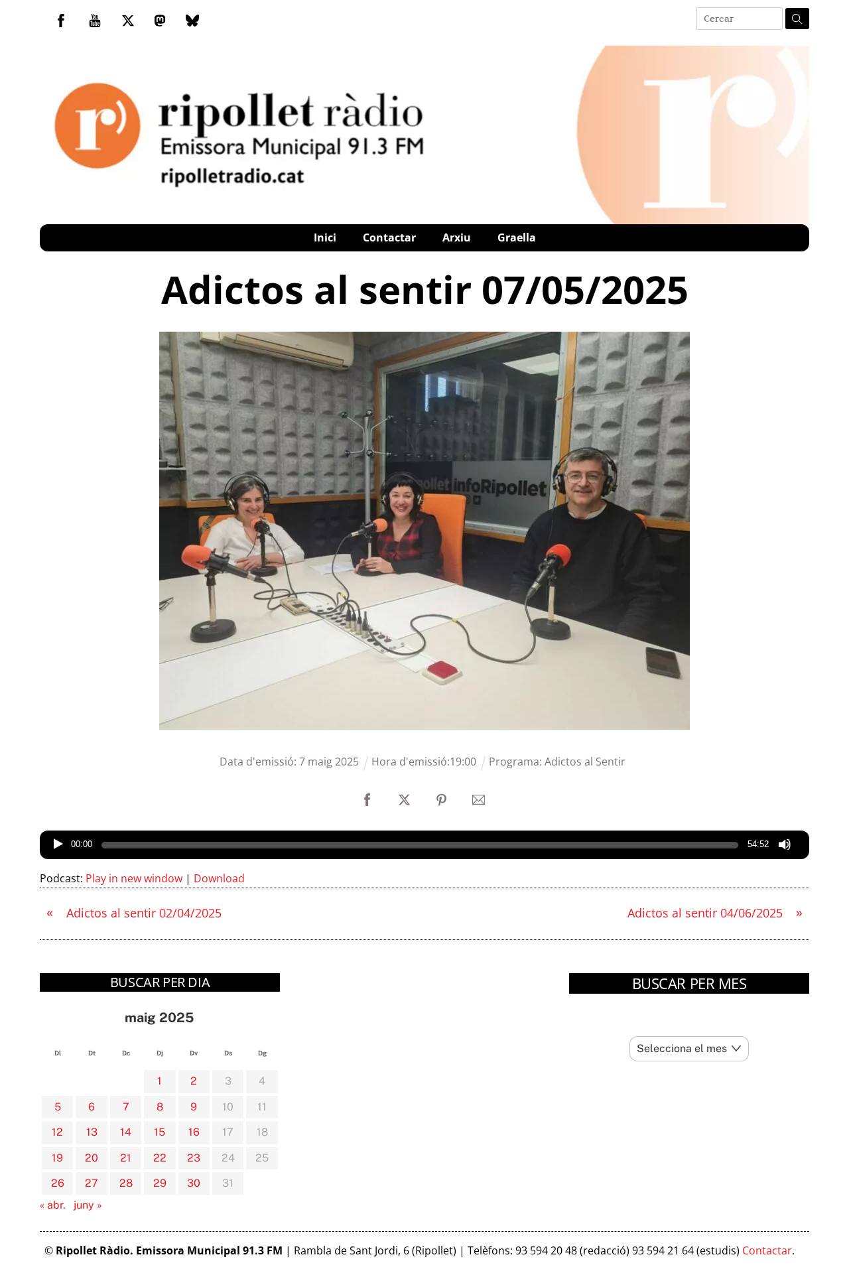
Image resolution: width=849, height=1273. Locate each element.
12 (57, 1132)
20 (91, 1158)
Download (219, 878)
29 (159, 1183)
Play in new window (134, 878)
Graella (516, 237)
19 (57, 1158)
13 (92, 1132)
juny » (88, 1205)
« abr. (53, 1205)
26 (57, 1183)
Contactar (389, 237)
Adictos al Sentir (585, 761)
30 (193, 1183)
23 (193, 1158)
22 (159, 1158)
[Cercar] (797, 18)
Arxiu (456, 237)
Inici (325, 237)
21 (125, 1158)
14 (125, 1132)
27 (91, 1183)
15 (159, 1132)
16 (194, 1132)
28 (126, 1183)
